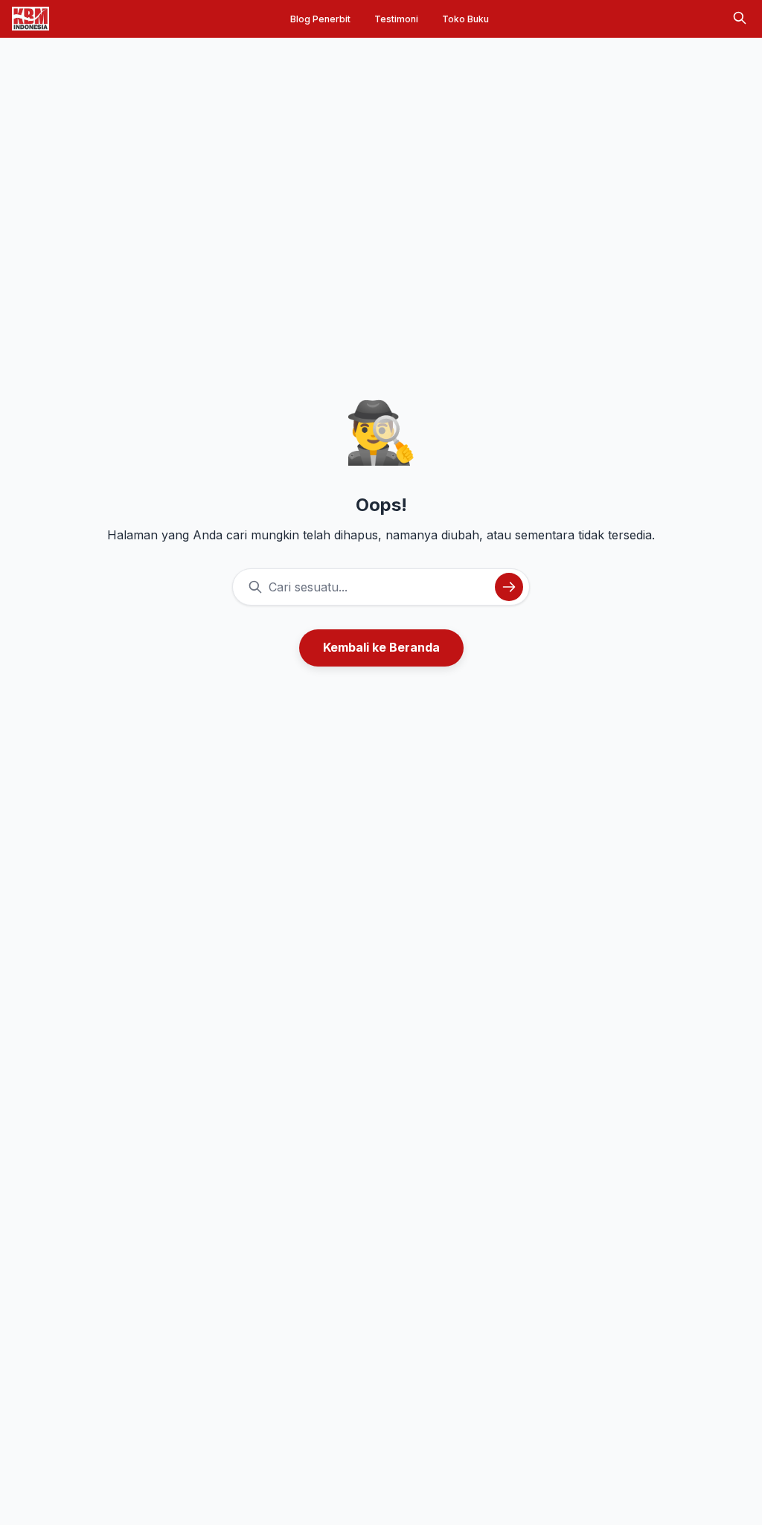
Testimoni (396, 19)
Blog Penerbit (320, 19)
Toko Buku (465, 19)
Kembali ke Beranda (381, 647)
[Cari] (739, 18)
